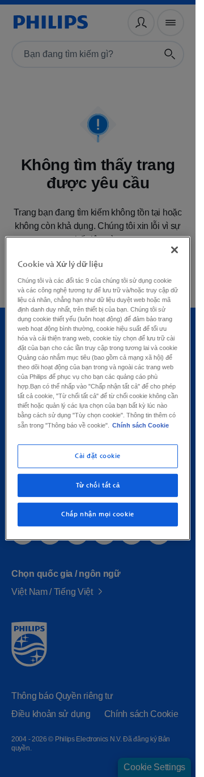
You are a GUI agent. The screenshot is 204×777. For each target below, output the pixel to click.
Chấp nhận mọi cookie (97, 524)
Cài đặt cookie (98, 465)
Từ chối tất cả (98, 494)
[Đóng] (174, 240)
